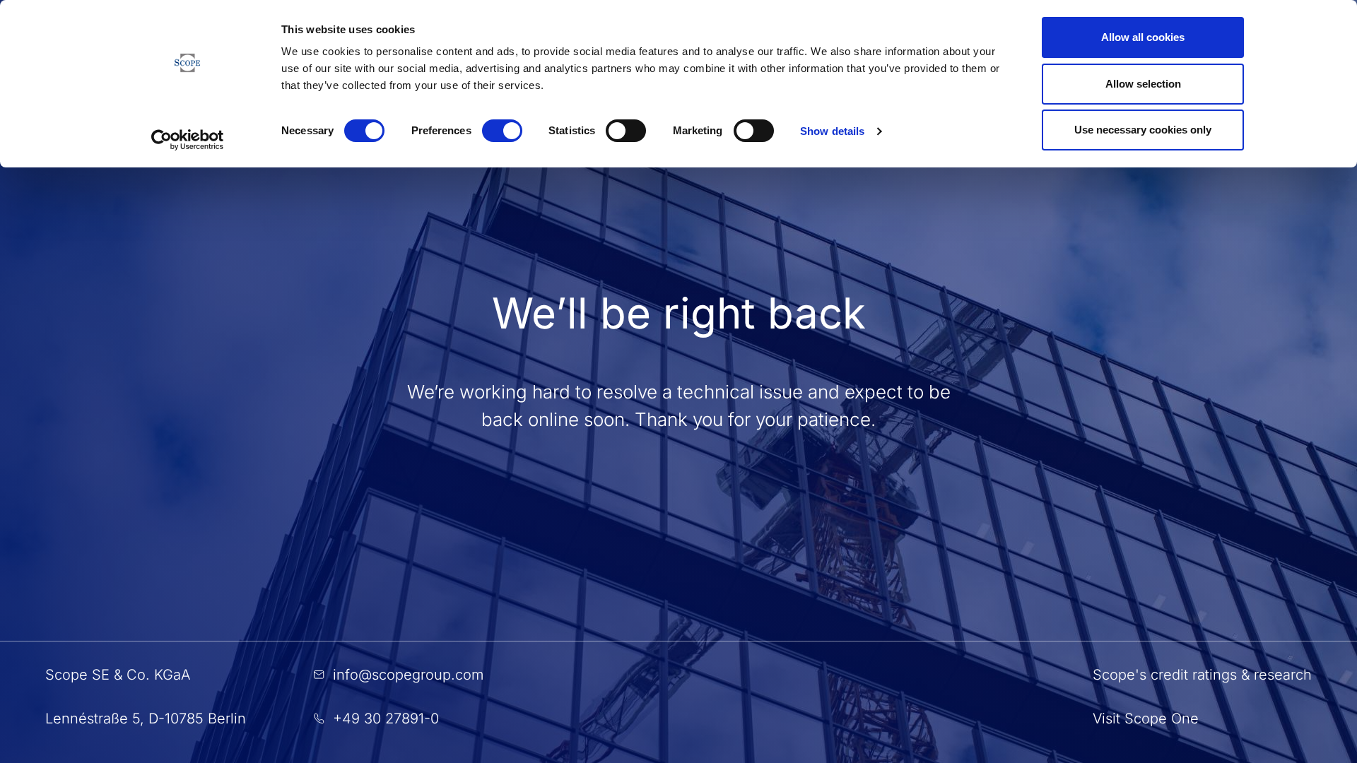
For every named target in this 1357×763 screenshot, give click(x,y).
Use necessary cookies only (1142, 130)
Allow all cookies (1143, 37)
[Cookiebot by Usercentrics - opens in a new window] (187, 139)
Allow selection (1143, 84)
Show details (832, 131)
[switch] (502, 130)
